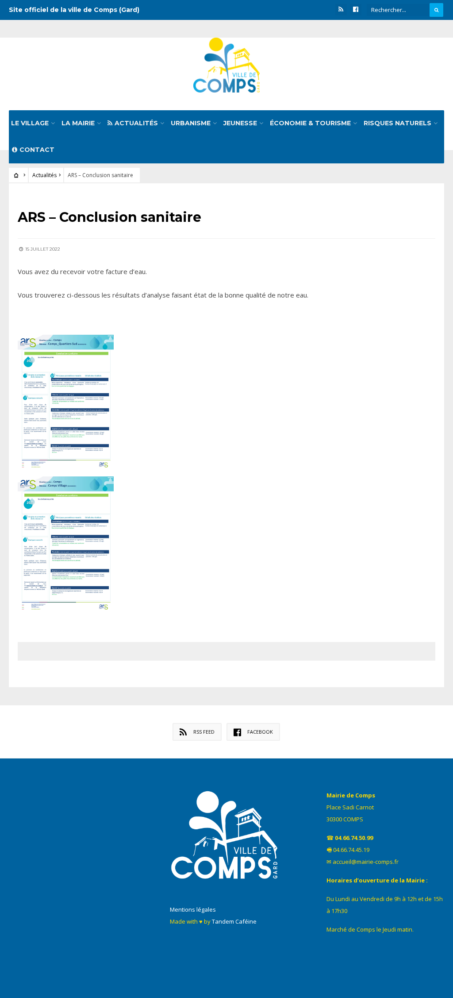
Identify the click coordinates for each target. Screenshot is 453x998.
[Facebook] (355, 9)
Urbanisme (191, 123)
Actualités (136, 123)
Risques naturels (397, 123)
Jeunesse (240, 123)
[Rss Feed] (341, 9)
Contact (36, 150)
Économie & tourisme (310, 123)
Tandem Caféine (234, 921)
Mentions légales (193, 909)
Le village (30, 123)
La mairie (78, 123)
